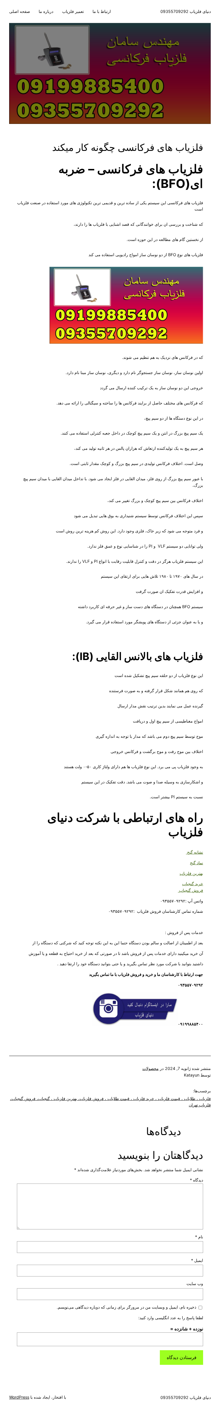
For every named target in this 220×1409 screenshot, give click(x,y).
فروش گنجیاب (190, 890)
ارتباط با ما (102, 11)
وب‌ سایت (194, 1283)
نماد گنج (196, 862)
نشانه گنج (194, 852)
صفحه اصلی (19, 11)
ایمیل (197, 1260)
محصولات (150, 1068)
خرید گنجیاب (192, 883)
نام (199, 1236)
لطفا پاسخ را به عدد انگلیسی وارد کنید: (170, 1317)
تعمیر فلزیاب (73, 11)
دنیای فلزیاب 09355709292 (185, 11)
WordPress (19, 1397)
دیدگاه (196, 1180)
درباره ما (46, 11)
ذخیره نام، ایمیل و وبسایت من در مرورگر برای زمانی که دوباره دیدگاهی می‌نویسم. (126, 1307)
